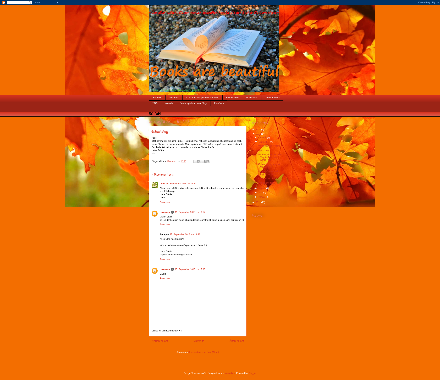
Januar (262, 197)
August (262, 188)
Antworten (165, 202)
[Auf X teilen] (201, 161)
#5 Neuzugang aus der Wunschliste (269, 165)
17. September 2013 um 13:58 (185, 234)
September (264, 142)
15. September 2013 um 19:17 (190, 212)
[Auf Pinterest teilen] (208, 161)
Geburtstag (263, 150)
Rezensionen (232, 97)
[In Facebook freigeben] (205, 161)
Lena (162, 183)
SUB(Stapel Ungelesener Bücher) (202, 97)
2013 (258, 134)
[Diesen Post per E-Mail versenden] (195, 161)
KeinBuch (219, 103)
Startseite (157, 97)
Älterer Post (236, 341)
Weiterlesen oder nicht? (269, 145)
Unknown (165, 212)
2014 (258, 129)
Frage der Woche (266, 178)
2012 (258, 202)
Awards (169, 103)
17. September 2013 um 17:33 (190, 269)
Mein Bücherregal (266, 182)
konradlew (230, 373)
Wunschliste (252, 97)
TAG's (155, 103)
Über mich (174, 97)
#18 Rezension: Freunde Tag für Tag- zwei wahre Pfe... (270, 157)
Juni (260, 192)
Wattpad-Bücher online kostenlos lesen (269, 172)
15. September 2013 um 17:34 (181, 183)
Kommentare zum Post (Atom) (203, 352)
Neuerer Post (160, 341)
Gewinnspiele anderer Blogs (193, 103)
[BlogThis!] (198, 161)
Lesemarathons (272, 97)
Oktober (262, 137)
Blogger (252, 373)
